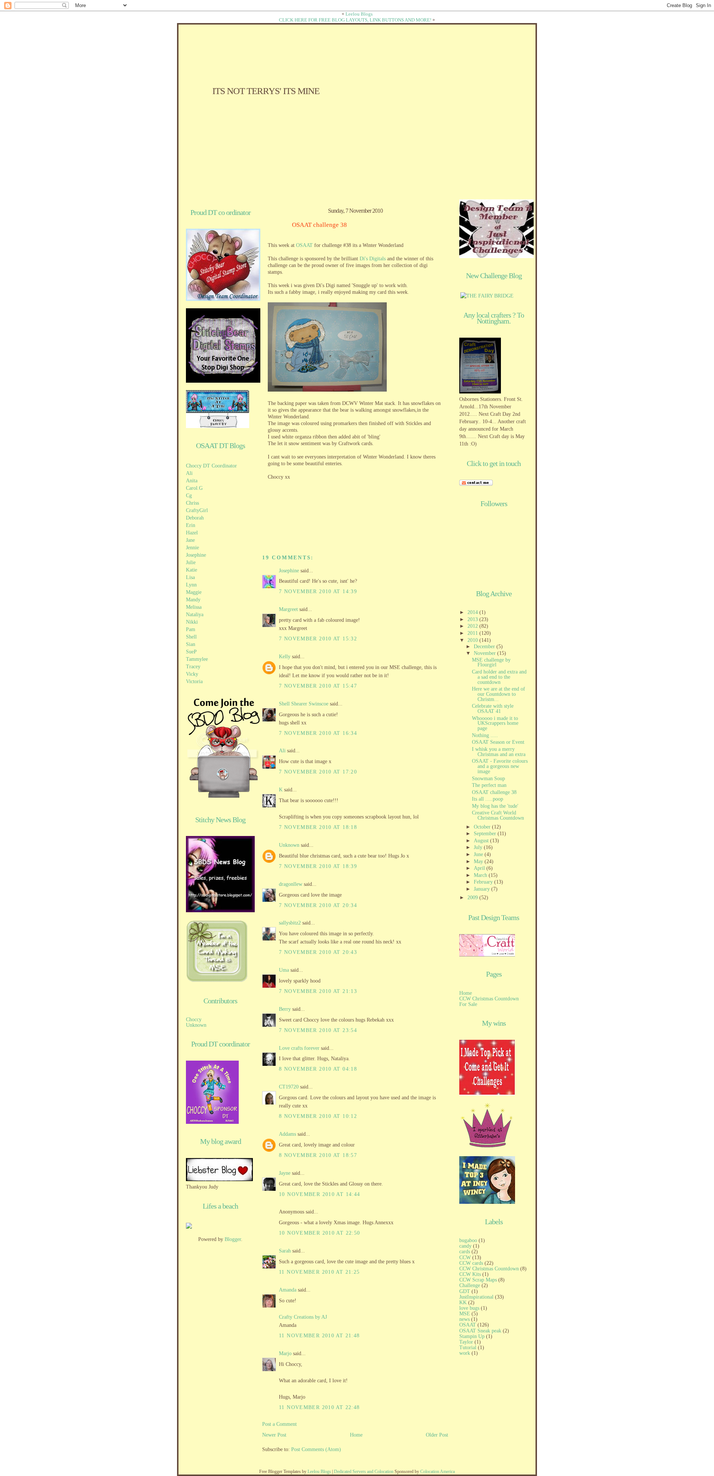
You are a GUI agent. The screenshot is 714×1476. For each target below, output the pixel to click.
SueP (191, 652)
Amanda (287, 1290)
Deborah (195, 518)
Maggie (194, 592)
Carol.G (194, 488)
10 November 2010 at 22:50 (319, 1233)
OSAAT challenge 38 (319, 225)
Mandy (193, 599)
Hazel (192, 533)
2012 (473, 626)
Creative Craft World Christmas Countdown (498, 815)
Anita (191, 480)
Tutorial (467, 1347)
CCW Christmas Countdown (489, 998)
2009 (473, 897)
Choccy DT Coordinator (211, 466)
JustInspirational (476, 1297)
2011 (473, 633)
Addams (287, 1134)
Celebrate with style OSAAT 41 (493, 708)
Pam (190, 629)
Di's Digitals (373, 258)
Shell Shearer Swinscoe (303, 704)
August (482, 840)
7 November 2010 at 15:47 (318, 686)
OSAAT (304, 245)
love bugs (469, 1308)
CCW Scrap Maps (478, 1280)
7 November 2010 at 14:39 (318, 591)
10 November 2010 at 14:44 (319, 1194)
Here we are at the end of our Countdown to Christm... (498, 694)
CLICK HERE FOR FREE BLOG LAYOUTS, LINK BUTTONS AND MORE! (355, 20)
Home (356, 1435)
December (485, 646)
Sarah (285, 1251)
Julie (191, 562)
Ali (189, 473)
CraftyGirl (197, 510)
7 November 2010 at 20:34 (318, 905)
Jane (190, 540)
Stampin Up (472, 1336)
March (481, 875)
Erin (190, 525)
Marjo (285, 1353)
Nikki (192, 622)
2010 (473, 640)
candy (465, 1246)
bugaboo (468, 1240)
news (464, 1319)
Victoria (194, 681)
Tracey (193, 666)
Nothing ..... (485, 735)
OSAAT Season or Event (498, 742)
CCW (465, 1257)
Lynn (191, 585)
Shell (191, 637)
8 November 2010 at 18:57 (318, 1155)
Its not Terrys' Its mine (265, 91)
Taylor (466, 1342)
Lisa (190, 577)
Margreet (288, 609)
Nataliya (194, 614)
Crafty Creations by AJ (303, 1317)
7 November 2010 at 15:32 (318, 638)
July (479, 847)
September (486, 833)
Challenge (469, 1285)
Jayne (284, 1173)
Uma (284, 970)
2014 (473, 612)
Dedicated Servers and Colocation (363, 1471)
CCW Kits (470, 1274)
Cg (189, 495)
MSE (464, 1313)
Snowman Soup (488, 778)
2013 (473, 619)
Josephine (196, 555)
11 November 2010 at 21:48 (319, 1335)
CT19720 (289, 1087)
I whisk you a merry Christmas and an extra (498, 751)
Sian (190, 644)
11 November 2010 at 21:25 (319, 1272)
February (484, 882)
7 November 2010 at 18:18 (318, 827)
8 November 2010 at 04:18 (318, 1069)
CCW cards (471, 1263)
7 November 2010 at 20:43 (318, 952)
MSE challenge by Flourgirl (491, 662)
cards (464, 1251)
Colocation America (437, 1471)
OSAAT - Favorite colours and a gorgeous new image (500, 766)
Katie (191, 570)
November (485, 653)
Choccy (194, 1019)
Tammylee (197, 659)
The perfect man (489, 785)
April (480, 868)
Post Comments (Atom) (316, 1449)
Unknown (196, 1025)
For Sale (468, 1004)
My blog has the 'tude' (495, 806)
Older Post (437, 1435)
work (464, 1353)
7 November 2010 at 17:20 (318, 772)
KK (463, 1302)
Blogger (233, 1239)
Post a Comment (279, 1424)
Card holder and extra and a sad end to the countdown (499, 677)
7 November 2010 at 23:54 (318, 1030)
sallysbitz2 (290, 923)
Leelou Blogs (359, 14)
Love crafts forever (299, 1048)
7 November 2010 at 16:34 (318, 733)
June (479, 854)
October (483, 827)
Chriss (192, 503)
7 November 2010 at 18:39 (318, 866)
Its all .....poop (487, 799)
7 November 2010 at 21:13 (318, 991)
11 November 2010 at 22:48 (319, 1407)
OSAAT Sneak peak (480, 1331)
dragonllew (290, 884)
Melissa (194, 607)
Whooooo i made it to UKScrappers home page (495, 723)
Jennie (192, 547)
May (479, 861)
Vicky (192, 674)
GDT (464, 1291)
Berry (285, 1009)
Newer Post (274, 1435)
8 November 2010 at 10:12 (318, 1116)
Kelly (284, 656)
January (482, 889)
